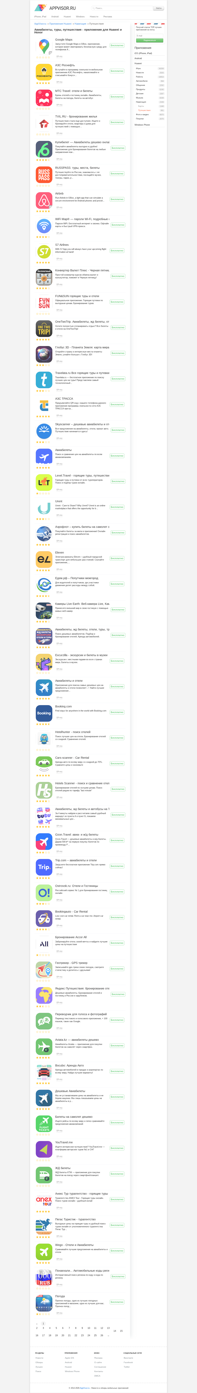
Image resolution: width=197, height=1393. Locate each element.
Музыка (139, 98)
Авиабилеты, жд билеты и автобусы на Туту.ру (82, 809)
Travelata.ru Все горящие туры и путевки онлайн (82, 373)
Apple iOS (69, 1358)
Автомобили (142, 81)
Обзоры (39, 1362)
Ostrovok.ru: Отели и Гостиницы (76, 886)
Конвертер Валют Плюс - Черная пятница (82, 270)
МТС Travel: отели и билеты (73, 91)
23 (82, 1335)
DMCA (97, 1376)
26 (102, 1335)
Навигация (80, 24)
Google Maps (63, 39)
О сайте (98, 1362)
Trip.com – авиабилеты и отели (76, 860)
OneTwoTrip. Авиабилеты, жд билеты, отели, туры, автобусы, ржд (82, 321)
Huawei (67, 16)
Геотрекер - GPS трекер (71, 963)
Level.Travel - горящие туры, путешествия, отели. (82, 475)
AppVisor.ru (40, 24)
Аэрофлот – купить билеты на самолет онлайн (82, 526)
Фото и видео (142, 114)
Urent (58, 501)
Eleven (59, 552)
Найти (159, 8)
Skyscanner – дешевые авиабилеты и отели (82, 424)
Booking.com (63, 706)
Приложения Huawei (60, 24)
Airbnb (59, 193)
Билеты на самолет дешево (73, 1116)
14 (114, 1331)
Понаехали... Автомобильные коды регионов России (82, 1270)
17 (43, 1335)
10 (89, 1328)
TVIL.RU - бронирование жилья (76, 116)
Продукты (140, 89)
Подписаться (150, 40)
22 (76, 1335)
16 (37, 1335)
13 (108, 1328)
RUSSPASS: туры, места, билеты (77, 167)
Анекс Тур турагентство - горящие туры (81, 1193)
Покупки (140, 118)
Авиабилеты (63, 450)
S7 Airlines (62, 244)
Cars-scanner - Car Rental (72, 757)
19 (56, 1335)
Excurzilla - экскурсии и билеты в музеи (81, 655)
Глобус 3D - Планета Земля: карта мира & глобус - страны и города (82, 347)
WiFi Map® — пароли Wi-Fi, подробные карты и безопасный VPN (82, 219)
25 (95, 1335)
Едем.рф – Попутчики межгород (76, 578)
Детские (139, 93)
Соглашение (100, 1367)
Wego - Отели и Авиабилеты (74, 1245)
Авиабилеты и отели (68, 680)
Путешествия (144, 110)
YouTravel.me (64, 1142)
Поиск (38, 1371)
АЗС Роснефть (65, 65)
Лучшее (39, 1367)
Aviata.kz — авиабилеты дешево (77, 1039)
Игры (138, 68)
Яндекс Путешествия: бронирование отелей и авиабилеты (82, 988)
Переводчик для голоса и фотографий (81, 1014)
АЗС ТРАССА (64, 398)
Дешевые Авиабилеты (70, 1091)
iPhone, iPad (40, 16)
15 (121, 1331)
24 (89, 1335)
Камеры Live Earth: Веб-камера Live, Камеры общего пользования (82, 604)
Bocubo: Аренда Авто (69, 1065)
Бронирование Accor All (71, 937)
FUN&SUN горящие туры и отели (77, 296)
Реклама (107, 16)
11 (95, 1328)
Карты (141, 106)
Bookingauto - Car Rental (71, 911)
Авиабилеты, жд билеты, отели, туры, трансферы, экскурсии (82, 629)
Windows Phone (142, 125)
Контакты (98, 1371)
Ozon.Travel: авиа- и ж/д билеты (76, 834)
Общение (140, 85)
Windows (80, 16)
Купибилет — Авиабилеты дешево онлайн (82, 142)
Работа (139, 77)
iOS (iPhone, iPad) (143, 53)
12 (102, 1328)
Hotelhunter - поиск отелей (72, 732)
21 (69, 1335)
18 (50, 1335)
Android (55, 16)
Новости (94, 16)
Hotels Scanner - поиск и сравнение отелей (82, 783)
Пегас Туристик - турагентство (75, 1219)
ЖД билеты (62, 1168)
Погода (60, 1296)
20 (63, 1335)
